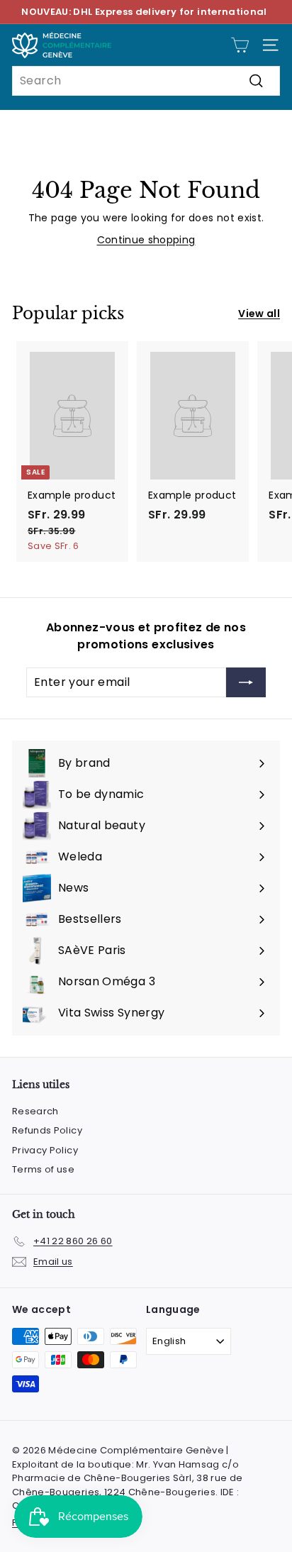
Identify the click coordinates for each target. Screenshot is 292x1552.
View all (259, 313)
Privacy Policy (45, 1150)
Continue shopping (146, 240)
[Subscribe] (246, 682)
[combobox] (146, 81)
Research (35, 1111)
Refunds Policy (47, 1130)
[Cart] (240, 45)
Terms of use (43, 1169)
